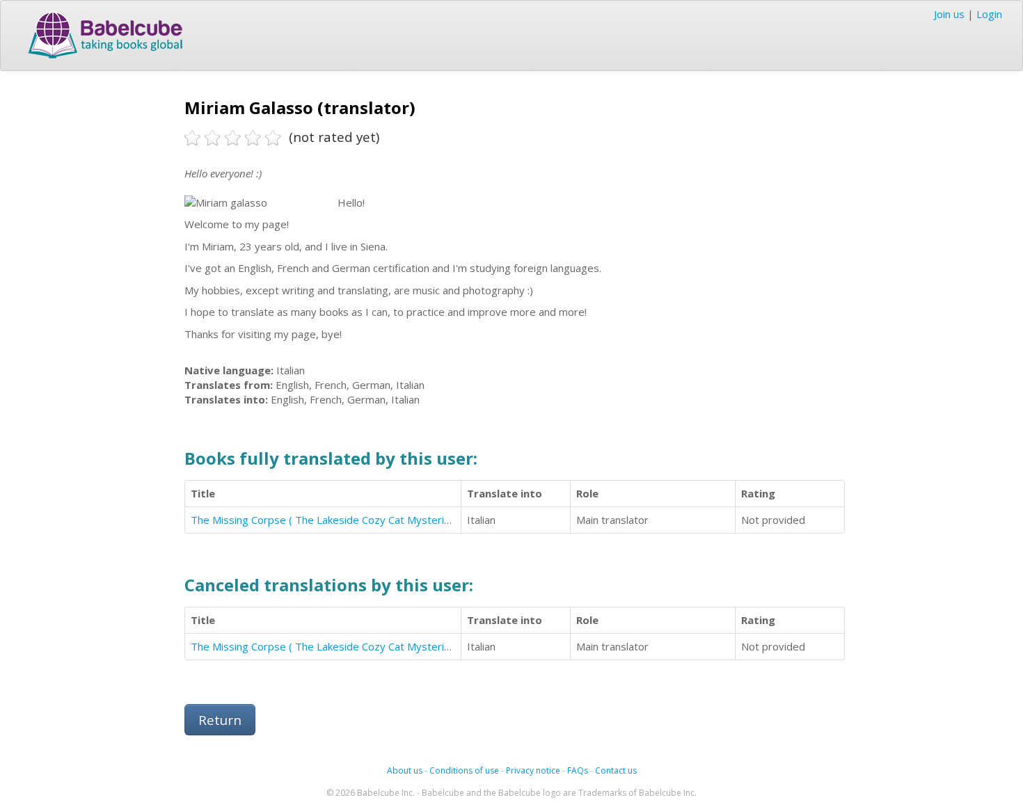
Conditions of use (464, 770)
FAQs (577, 770)
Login (989, 14)
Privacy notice (533, 770)
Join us (949, 14)
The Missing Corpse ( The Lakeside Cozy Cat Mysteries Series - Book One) (370, 520)
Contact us (616, 770)
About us (404, 770)
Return (219, 719)
